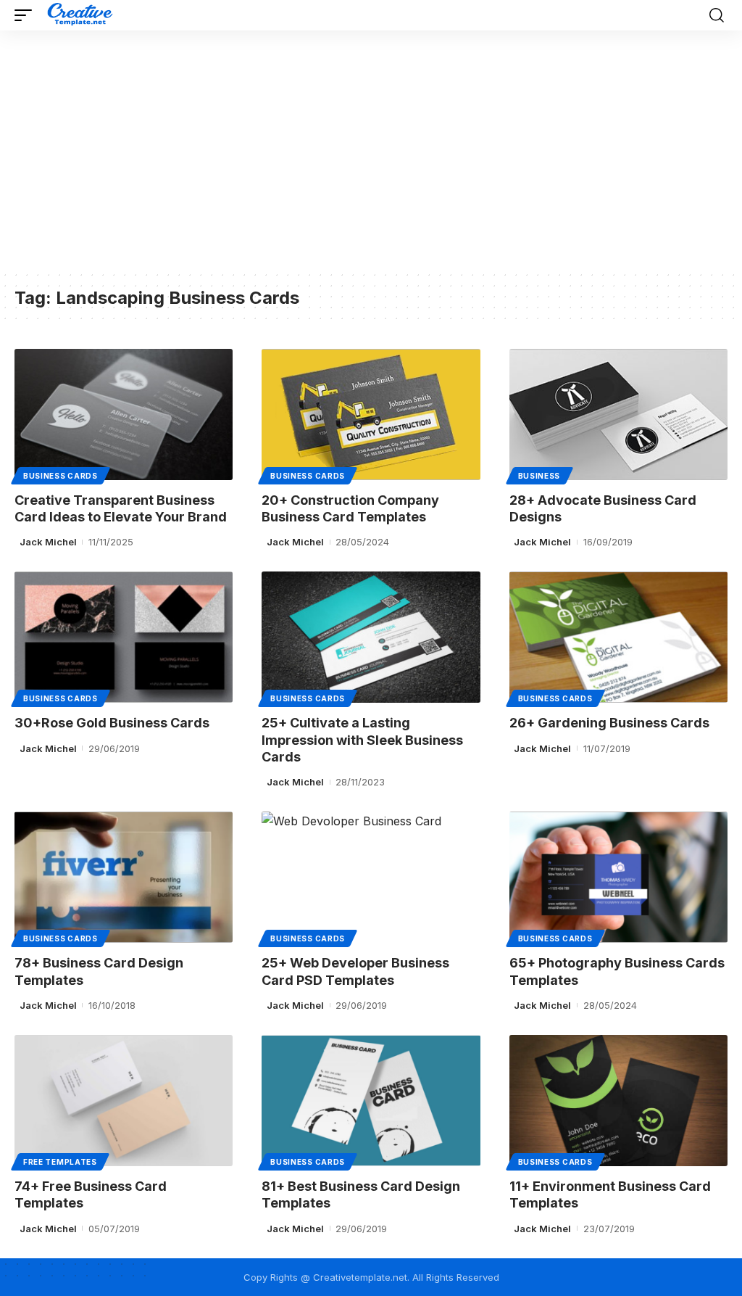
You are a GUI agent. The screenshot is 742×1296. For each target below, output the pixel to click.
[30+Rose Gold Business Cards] (123, 637)
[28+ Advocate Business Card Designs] (618, 414)
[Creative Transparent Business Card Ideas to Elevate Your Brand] (123, 414)
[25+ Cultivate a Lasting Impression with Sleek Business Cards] (371, 637)
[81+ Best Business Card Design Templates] (371, 1100)
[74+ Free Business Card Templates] (123, 1100)
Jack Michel (48, 542)
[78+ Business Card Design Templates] (123, 877)
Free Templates (60, 1161)
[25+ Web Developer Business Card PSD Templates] (371, 877)
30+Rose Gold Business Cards (111, 722)
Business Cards (60, 475)
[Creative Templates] (81, 15)
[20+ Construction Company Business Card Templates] (371, 414)
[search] (717, 15)
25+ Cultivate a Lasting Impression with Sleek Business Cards (362, 739)
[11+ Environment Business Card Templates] (618, 1100)
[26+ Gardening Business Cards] (618, 637)
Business (539, 475)
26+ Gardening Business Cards (609, 722)
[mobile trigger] (26, 15)
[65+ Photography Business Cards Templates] (618, 877)
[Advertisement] (371, 161)
